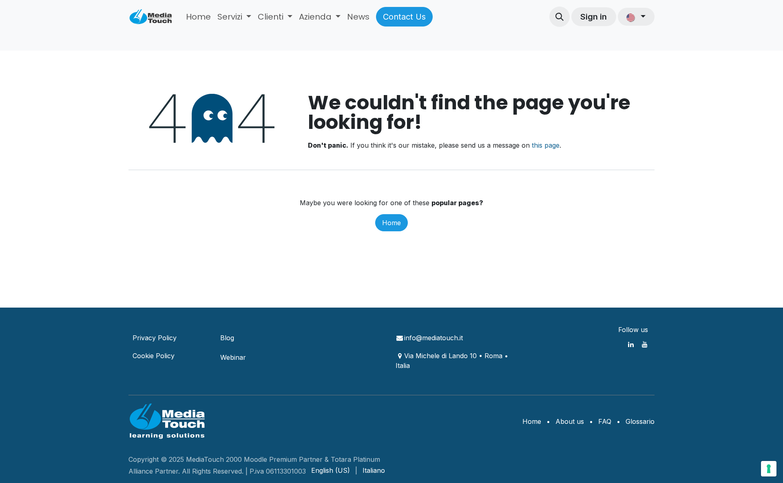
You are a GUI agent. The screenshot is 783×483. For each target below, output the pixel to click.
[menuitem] (198, 16)
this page (546, 145)
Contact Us (404, 17)
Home (391, 223)
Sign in (593, 17)
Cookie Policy (154, 356)
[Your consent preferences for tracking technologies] (768, 468)
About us (569, 421)
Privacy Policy (155, 338)
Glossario (640, 421)
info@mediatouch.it (433, 338)
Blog (227, 338)
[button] (559, 17)
